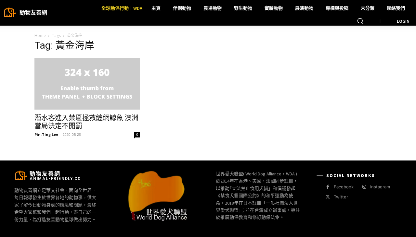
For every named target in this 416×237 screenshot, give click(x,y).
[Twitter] (328, 197)
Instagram (380, 186)
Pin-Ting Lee (46, 134)
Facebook (344, 186)
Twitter (341, 196)
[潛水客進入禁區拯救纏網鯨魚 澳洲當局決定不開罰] (87, 84)
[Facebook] (328, 187)
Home (40, 35)
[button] (360, 21)
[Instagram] (364, 187)
